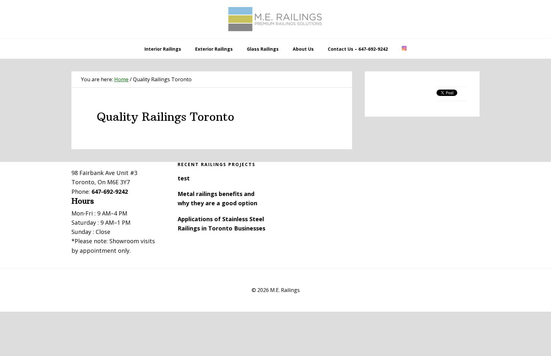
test (184, 178)
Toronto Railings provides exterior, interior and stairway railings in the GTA (275, 19)
